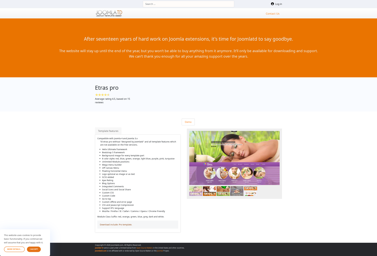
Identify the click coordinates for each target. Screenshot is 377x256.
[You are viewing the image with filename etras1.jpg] (195, 191)
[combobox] (188, 4)
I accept (34, 249)
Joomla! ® (99, 248)
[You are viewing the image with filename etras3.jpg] (223, 191)
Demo (188, 122)
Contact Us (273, 13)
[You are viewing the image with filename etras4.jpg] (236, 191)
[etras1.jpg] (234, 158)
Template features (108, 131)
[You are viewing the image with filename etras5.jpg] (250, 191)
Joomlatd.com (100, 251)
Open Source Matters (144, 248)
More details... (14, 249)
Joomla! (160, 251)
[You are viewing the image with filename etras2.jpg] (209, 191)
